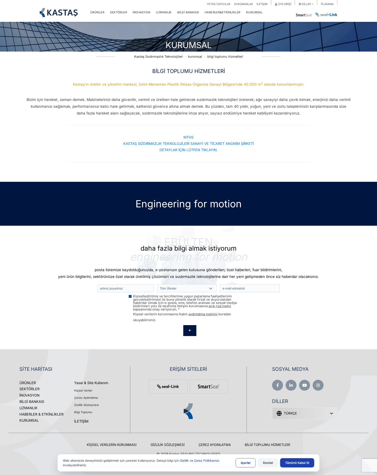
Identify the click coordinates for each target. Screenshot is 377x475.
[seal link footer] (168, 387)
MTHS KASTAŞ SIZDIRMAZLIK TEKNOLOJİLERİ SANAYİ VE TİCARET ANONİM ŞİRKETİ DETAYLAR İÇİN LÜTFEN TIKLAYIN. (188, 143)
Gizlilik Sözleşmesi (86, 405)
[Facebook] (277, 385)
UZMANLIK (164, 12)
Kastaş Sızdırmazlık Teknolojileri (158, 56)
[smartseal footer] (209, 387)
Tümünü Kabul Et (297, 463)
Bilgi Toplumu (83, 412)
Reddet (268, 463)
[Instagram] (318, 385)
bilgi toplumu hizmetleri (225, 56)
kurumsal (195, 56)
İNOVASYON (141, 12)
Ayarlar (246, 463)
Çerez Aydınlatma (86, 397)
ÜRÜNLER (97, 12)
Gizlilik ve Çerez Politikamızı (199, 460)
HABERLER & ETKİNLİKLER (41, 414)
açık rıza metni (220, 306)
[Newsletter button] (189, 330)
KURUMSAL (254, 12)
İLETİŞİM (81, 421)
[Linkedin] (291, 385)
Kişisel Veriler (83, 390)
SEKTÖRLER (118, 12)
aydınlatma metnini (203, 314)
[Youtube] (304, 385)
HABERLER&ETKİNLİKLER (222, 12)
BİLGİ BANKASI (188, 12)
